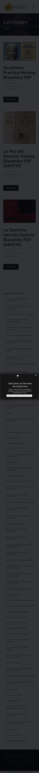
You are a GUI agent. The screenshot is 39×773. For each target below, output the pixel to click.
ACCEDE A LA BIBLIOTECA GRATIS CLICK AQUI (19, 395)
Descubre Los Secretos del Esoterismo (20, 384)
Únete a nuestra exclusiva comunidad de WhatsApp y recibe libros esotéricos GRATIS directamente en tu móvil (20, 390)
